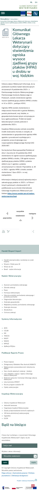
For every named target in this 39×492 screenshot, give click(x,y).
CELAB (6, 331)
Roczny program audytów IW (14, 384)
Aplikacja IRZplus (9, 346)
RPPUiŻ (6, 344)
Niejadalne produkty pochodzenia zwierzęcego (19, 305)
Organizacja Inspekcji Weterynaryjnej (16, 408)
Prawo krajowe (9, 362)
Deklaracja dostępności (20, 476)
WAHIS (6, 341)
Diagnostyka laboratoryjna (12, 299)
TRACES (6, 336)
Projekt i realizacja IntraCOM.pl (26, 480)
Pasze (6, 290)
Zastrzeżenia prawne (20, 473)
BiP (29, 13)
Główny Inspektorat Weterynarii (14, 403)
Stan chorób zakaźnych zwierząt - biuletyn (18, 371)
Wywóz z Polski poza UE (12, 264)
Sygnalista (7, 416)
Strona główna (4, 19)
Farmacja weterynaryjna (12, 293)
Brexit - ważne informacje (12, 269)
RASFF (6, 338)
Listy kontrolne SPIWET (12, 382)
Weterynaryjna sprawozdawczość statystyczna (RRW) (19, 367)
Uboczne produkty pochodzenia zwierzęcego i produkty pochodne (19, 296)
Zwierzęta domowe (10, 307)
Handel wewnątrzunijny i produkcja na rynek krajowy (19, 260)
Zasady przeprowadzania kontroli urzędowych (19, 410)
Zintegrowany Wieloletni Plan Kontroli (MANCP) (20, 364)
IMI (5, 333)
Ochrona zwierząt (10, 312)
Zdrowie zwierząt (9, 287)
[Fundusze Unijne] (23, 13)
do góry (33, 486)
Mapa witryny (6, 473)
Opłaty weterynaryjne (11, 387)
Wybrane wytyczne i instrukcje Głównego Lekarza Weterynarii (20, 378)
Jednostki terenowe (10, 405)
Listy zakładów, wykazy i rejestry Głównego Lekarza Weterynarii (18, 374)
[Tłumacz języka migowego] (35, 13)
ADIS (5, 328)
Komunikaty (14, 19)
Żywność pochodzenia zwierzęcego (15, 285)
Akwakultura (8, 310)
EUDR (6, 418)
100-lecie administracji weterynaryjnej (16, 413)
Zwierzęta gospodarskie (11, 302)
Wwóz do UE (8, 267)
